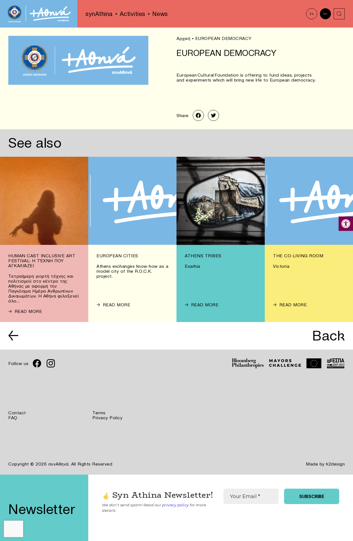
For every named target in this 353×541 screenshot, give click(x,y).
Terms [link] (99, 412)
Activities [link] (132, 14)
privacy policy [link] (175, 505)
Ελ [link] (312, 14)
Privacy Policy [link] (107, 417)
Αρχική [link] (183, 38)
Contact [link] (17, 412)
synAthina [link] (99, 14)
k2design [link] (335, 464)
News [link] (160, 14)
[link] (346, 224)
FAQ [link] (12, 417)
